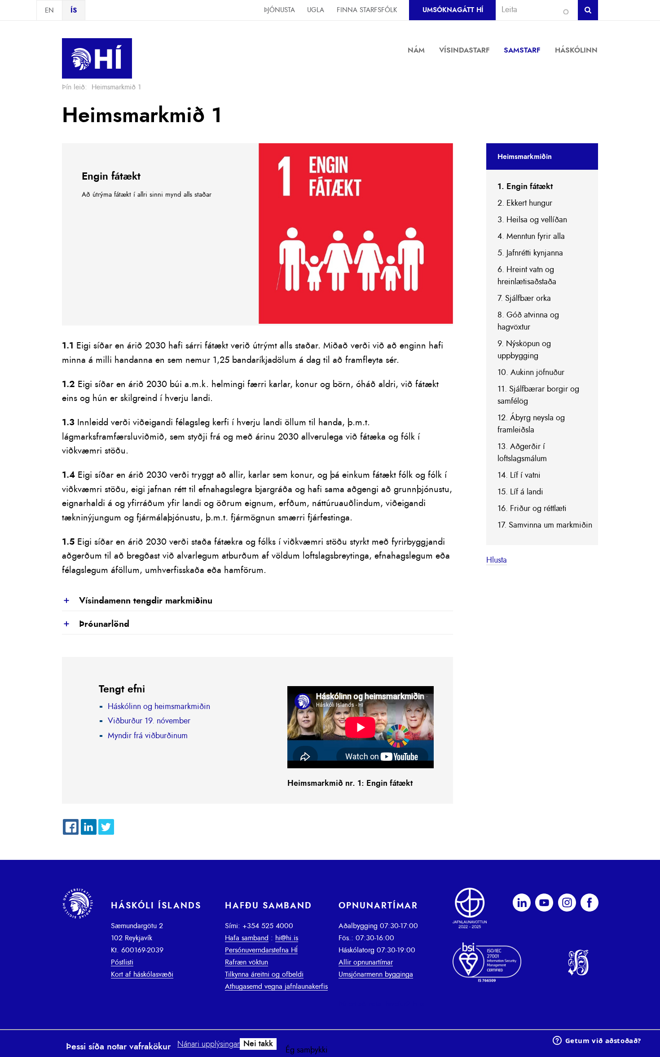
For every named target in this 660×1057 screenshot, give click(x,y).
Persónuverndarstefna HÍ (261, 950)
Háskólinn (576, 50)
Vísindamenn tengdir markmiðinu (137, 601)
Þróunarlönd (95, 625)
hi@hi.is (286, 938)
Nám (416, 50)
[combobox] (533, 9)
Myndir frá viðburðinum (148, 736)
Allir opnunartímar (366, 962)
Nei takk (258, 1044)
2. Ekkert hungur (524, 203)
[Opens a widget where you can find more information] (596, 1041)
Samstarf (522, 50)
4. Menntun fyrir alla (531, 237)
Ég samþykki (307, 1050)
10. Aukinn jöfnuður (530, 373)
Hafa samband (246, 938)
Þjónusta (279, 10)
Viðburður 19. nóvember (149, 721)
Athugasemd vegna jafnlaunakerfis (276, 986)
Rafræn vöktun (246, 962)
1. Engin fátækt (525, 187)
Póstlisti (122, 962)
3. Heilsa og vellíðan (532, 220)
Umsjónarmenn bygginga (376, 974)
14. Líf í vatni (519, 475)
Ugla (315, 10)
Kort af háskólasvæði (142, 974)
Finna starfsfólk (367, 10)
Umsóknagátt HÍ (452, 10)
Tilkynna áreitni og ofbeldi (264, 974)
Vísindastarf (464, 50)
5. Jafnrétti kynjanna (530, 253)
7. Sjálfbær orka (524, 299)
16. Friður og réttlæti (532, 509)
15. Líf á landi (520, 492)
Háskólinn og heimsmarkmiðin (159, 707)
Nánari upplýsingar (208, 1044)
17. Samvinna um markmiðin (544, 525)
